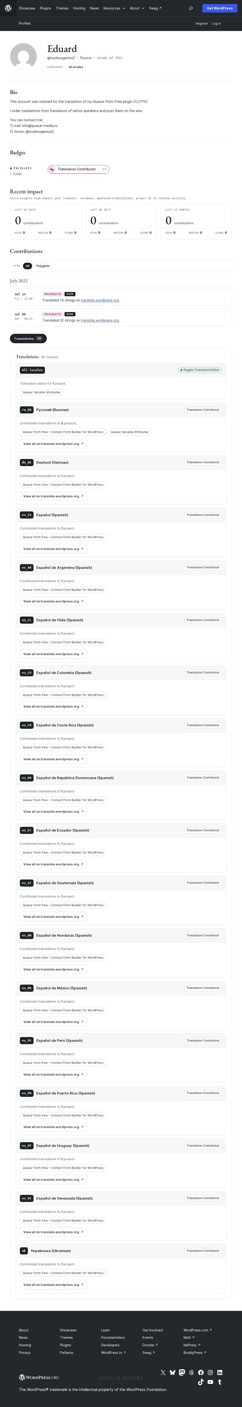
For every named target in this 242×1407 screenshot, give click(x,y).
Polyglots (43, 266)
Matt (189, 1337)
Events (148, 1337)
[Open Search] (191, 8)
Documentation (113, 1337)
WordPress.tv (113, 1353)
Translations (27, 338)
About (23, 1330)
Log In (216, 23)
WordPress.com (198, 1330)
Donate (150, 1345)
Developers (110, 1345)
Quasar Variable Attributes (41, 392)
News (23, 1337)
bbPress (192, 1345)
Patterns (66, 1353)
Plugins (65, 1345)
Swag (149, 1353)
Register (202, 23)
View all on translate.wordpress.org (51, 444)
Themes (66, 1337)
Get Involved (153, 1330)
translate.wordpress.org (100, 300)
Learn (105, 1330)
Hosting (25, 1345)
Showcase (68, 1330)
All (27, 266)
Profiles (25, 23)
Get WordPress (220, 8)
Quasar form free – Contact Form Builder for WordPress (63, 432)
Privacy (24, 1353)
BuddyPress (195, 1353)
